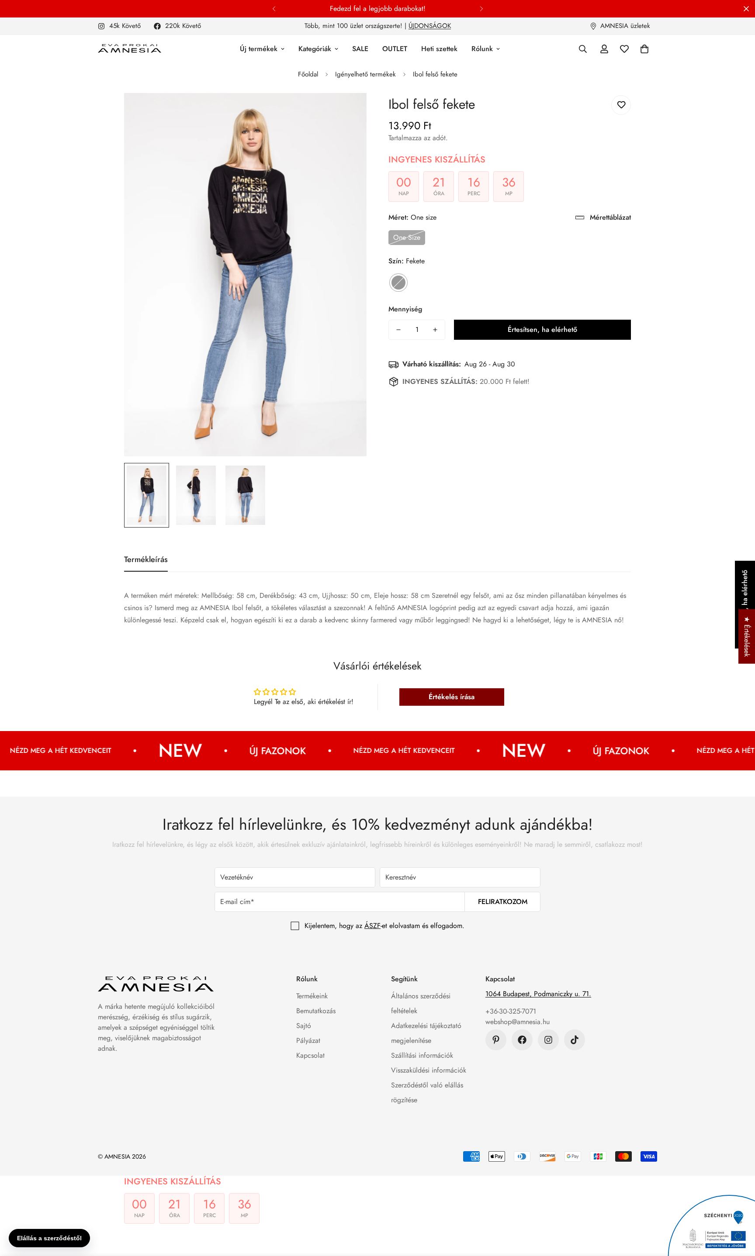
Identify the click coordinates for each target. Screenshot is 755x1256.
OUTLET (394, 49)
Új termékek (258, 49)
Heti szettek (439, 49)
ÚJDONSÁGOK (430, 26)
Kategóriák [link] (314, 49)
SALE (360, 49)
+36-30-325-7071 (510, 1011)
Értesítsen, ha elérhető (542, 329)
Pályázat (308, 1040)
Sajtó (303, 1026)
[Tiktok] (574, 1039)
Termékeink (312, 996)
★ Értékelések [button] (747, 636)
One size (406, 237)
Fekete (398, 282)
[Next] (481, 8)
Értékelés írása (451, 697)
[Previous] (274, 8)
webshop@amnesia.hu (517, 1022)
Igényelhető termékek (365, 74)
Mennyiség (405, 309)
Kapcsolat (310, 1055)
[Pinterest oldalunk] (495, 1039)
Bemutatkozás (316, 1011)
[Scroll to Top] (738, 1208)
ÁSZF (372, 926)
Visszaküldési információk (428, 1070)
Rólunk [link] (482, 49)
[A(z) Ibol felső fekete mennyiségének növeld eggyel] (435, 329)
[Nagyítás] (348, 111)
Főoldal (308, 74)
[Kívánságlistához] (621, 105)
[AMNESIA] (129, 49)
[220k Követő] (522, 1039)
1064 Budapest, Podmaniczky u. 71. (538, 994)
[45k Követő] (548, 1039)
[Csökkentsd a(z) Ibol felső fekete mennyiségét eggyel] (398, 329)
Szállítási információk (422, 1055)
